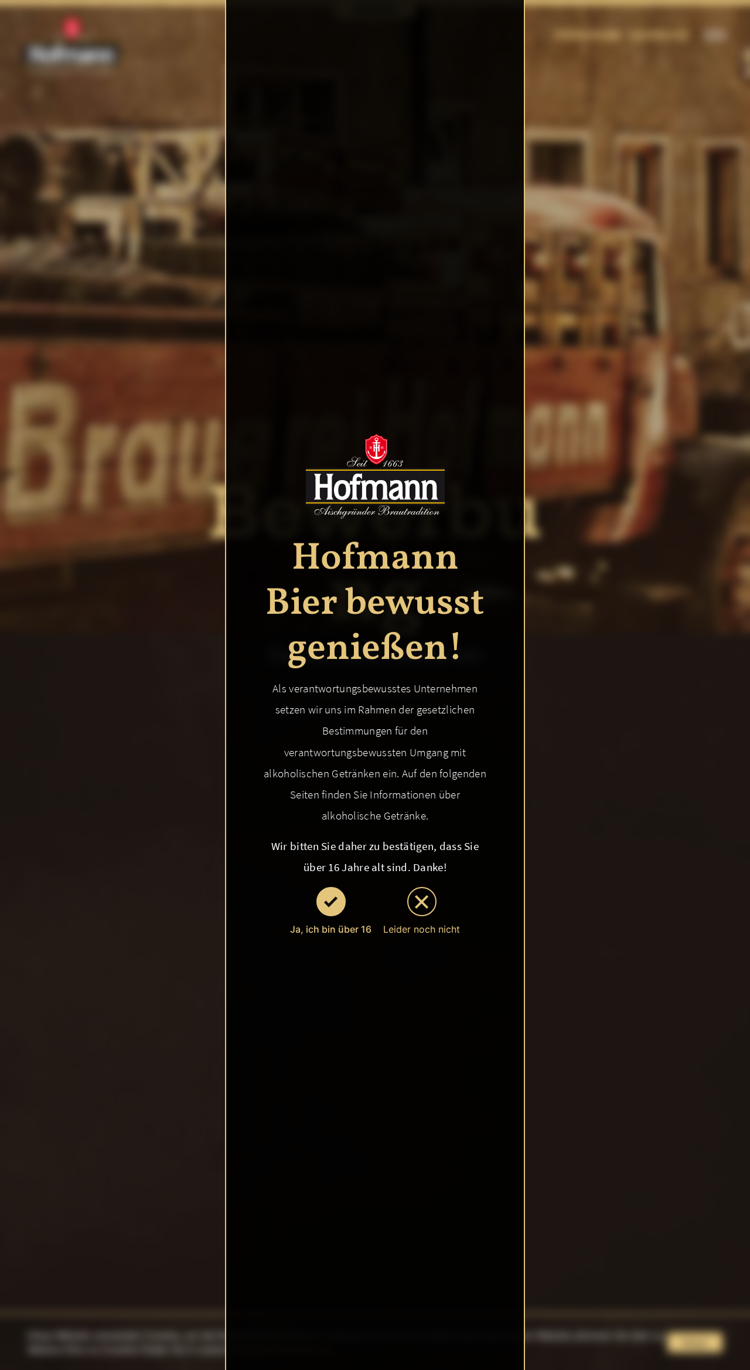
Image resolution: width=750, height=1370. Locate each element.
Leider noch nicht (421, 929)
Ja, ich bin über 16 (330, 929)
